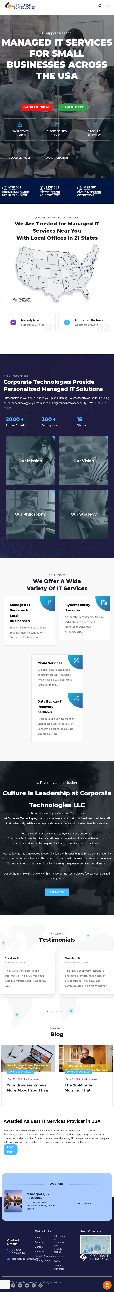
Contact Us (57, 892)
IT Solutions (74, 1072)
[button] (107, 6)
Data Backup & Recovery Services (50, 707)
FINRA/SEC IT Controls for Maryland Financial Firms (86, 1090)
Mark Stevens (31, 1079)
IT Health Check (72, 107)
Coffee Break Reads (21, 1072)
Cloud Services (50, 663)
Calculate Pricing (36, 107)
